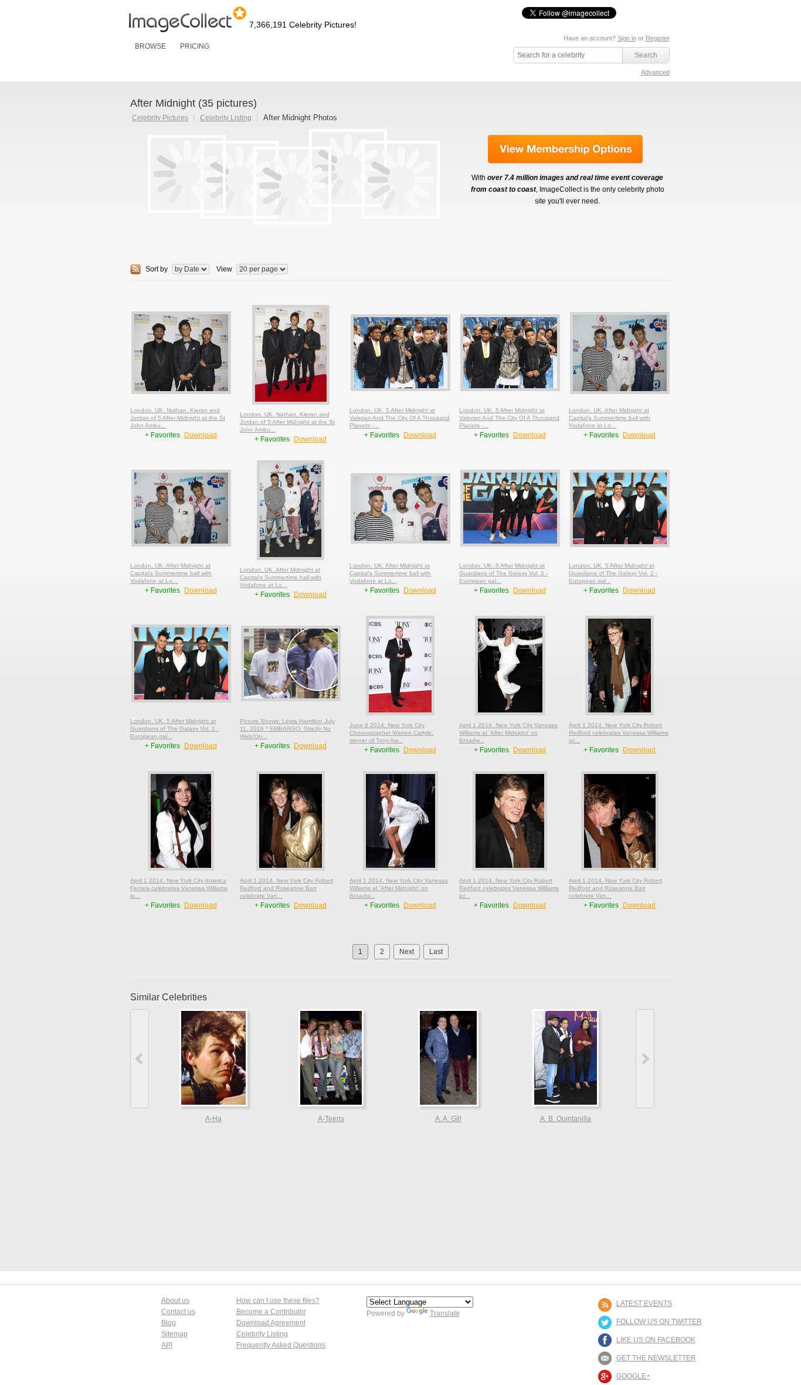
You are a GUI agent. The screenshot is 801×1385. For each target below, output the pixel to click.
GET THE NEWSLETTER (656, 1358)
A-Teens (331, 1119)
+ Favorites (163, 435)
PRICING (194, 46)
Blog (168, 1323)
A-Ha (213, 1119)
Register (658, 38)
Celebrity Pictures (160, 118)
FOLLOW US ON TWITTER (659, 1322)
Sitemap (174, 1334)
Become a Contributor (271, 1312)
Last (436, 952)
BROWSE (150, 46)
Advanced (655, 72)
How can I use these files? (278, 1300)
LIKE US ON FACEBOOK (655, 1340)
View (224, 269)
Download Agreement (271, 1323)
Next (406, 952)
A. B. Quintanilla (565, 1119)
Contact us (178, 1312)
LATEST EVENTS (644, 1303)
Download (200, 435)
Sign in (626, 38)
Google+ (633, 1376)
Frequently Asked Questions (280, 1345)
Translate (445, 1313)
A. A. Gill (448, 1119)
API (166, 1345)
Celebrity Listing (226, 118)
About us (175, 1300)
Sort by (156, 269)
